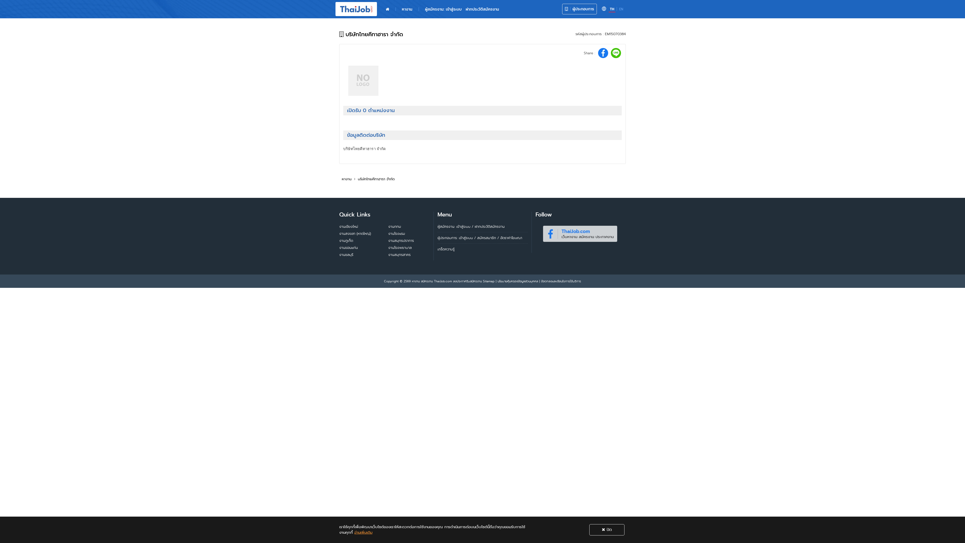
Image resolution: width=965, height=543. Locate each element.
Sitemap (489, 281)
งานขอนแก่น (348, 247)
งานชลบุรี (346, 254)
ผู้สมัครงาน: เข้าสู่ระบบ (443, 9)
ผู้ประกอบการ (582, 9)
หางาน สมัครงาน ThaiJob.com (432, 281)
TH (612, 9)
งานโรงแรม (396, 233)
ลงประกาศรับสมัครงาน (467, 281)
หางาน (407, 9)
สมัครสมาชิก (486, 237)
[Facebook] (580, 232)
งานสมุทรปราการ (401, 240)
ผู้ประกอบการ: (448, 237)
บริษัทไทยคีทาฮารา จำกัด (376, 179)
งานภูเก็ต (346, 240)
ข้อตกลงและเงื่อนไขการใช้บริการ (561, 281)
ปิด (608, 529)
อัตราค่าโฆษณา (511, 237)
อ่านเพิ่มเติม (363, 532)
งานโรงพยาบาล (400, 247)
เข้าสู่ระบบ (466, 237)
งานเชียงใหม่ (348, 226)
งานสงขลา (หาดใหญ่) (355, 233)
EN (621, 9)
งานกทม (394, 226)
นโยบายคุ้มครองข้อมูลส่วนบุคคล (518, 281)
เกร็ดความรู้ (446, 249)
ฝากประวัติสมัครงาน (482, 9)
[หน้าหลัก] (387, 9)
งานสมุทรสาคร (399, 254)
